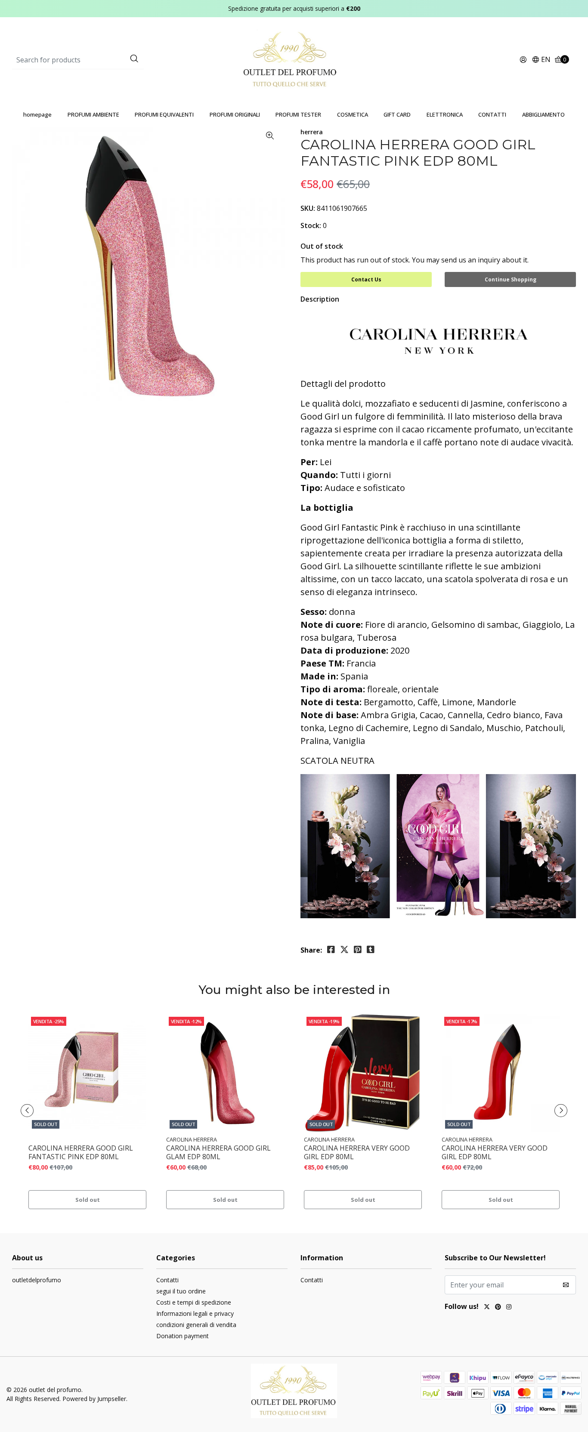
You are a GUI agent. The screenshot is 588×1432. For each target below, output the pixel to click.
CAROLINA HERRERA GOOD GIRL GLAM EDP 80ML (218, 1152)
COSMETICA (352, 114)
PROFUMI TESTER (298, 114)
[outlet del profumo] (294, 59)
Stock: (310, 225)
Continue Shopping (510, 279)
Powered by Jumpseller (94, 1399)
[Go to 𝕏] (487, 1307)
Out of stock (321, 246)
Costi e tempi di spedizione (193, 1302)
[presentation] (27, 1110)
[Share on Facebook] (331, 949)
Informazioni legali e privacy (195, 1313)
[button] (541, 60)
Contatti (167, 1280)
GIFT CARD (397, 114)
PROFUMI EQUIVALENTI (164, 114)
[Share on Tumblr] (370, 949)
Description (319, 299)
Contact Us (366, 279)
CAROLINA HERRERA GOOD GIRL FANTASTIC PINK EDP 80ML (80, 1152)
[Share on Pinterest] (358, 949)
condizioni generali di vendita (196, 1325)
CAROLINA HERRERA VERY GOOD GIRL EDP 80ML (357, 1152)
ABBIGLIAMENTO (543, 114)
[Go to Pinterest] (498, 1307)
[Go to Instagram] (508, 1307)
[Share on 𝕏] (344, 949)
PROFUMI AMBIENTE (93, 114)
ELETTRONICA (445, 114)
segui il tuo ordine (181, 1291)
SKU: (307, 208)
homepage (37, 114)
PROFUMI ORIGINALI (235, 114)
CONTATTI (492, 114)
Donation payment (182, 1336)
